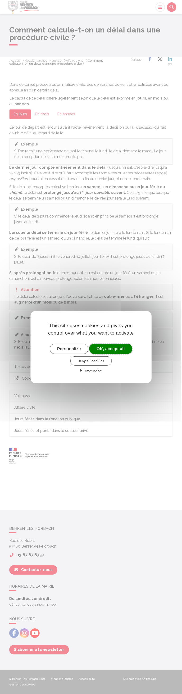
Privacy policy (91, 370)
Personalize (69, 348)
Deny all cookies (90, 361)
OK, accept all (110, 348)
